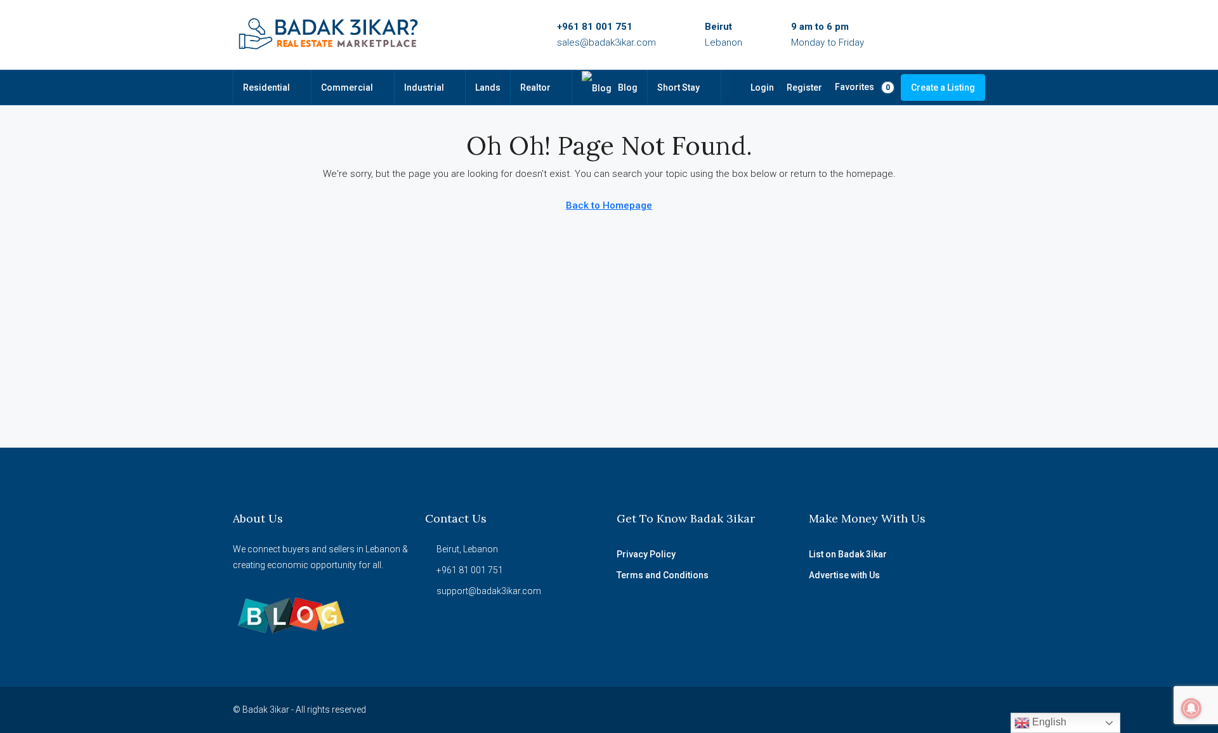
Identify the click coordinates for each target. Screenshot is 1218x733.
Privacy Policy (646, 554)
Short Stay (678, 87)
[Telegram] (974, 709)
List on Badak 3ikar (848, 554)
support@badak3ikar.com (488, 591)
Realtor (535, 87)
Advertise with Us (844, 575)
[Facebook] (863, 709)
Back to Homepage (609, 205)
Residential (266, 87)
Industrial (424, 87)
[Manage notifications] (1191, 708)
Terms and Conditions (663, 575)
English (1048, 722)
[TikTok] (952, 709)
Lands (488, 87)
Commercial (347, 87)
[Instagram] (885, 709)
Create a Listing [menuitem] (943, 87)
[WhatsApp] (930, 709)
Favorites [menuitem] (862, 87)
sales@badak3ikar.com (606, 42)
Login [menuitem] (762, 87)
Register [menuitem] (804, 87)
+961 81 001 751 (594, 26)
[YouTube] (907, 709)
